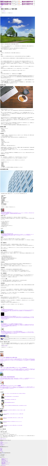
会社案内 (1, 441)
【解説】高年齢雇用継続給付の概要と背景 (9, 402)
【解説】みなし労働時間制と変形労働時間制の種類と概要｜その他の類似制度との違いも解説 (15, 405)
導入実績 (1, 443)
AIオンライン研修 (4, 460)
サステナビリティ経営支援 (5, 461)
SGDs (0, 450)
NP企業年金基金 (3, 463)
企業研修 (3, 4)
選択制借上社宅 (3, 459)
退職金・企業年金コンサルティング (6, 462)
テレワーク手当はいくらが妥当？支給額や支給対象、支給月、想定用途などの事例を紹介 (15, 393)
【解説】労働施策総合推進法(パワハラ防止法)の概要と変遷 (11, 396)
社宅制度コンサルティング (5, 458)
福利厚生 (1, 449)
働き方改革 (3, 3)
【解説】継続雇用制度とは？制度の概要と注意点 (10, 399)
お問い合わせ (1, 445)
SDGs (2, 5)
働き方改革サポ (4, 465)
